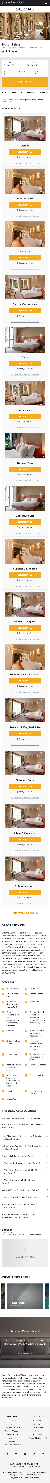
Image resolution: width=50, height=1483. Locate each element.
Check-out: (31, 63)
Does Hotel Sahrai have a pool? (17, 1156)
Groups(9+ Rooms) (27, 92)
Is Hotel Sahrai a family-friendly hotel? (21, 1197)
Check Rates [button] (25, 152)
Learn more (6, 102)
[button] (2, 26)
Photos (5, 92)
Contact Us (37, 1421)
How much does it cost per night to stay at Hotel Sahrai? (22, 1137)
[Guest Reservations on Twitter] (16, 1453)
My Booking (38, 1424)
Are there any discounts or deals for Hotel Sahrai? (20, 1206)
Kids (36, 71)
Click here (28, 1394)
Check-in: (7, 63)
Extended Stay (38, 1434)
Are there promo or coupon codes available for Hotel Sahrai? (18, 1216)
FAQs (12, 1424)
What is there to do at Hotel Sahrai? (20, 1190)
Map (14, 92)
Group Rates (38, 1428)
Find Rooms (25, 81)
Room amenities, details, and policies (25, 163)
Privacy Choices (35, 1438)
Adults (22, 71)
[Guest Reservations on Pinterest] (34, 1453)
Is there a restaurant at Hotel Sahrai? (21, 1163)
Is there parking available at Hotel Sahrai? (19, 1182)
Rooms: (7, 71)
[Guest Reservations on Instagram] (25, 1453)
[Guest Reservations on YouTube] (42, 1453)
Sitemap (12, 1438)
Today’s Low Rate (26, 157)
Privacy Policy (12, 1434)
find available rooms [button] (25, 913)
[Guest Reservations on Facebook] (8, 1453)
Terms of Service (12, 1431)
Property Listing (12, 1441)
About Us (12, 1421)
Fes (27, 1234)
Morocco (38, 1234)
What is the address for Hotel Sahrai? (21, 1118)
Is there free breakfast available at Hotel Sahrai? (19, 1172)
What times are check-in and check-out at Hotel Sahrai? (22, 1147)
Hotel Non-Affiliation (12, 1445)
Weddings (44, 92)
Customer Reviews (12, 1428)
